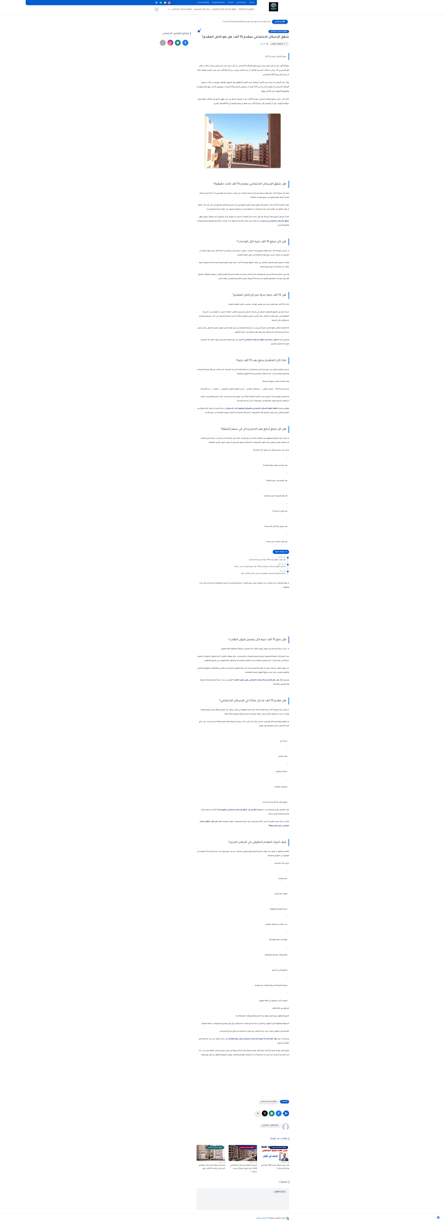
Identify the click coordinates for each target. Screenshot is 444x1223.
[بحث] (156, 9)
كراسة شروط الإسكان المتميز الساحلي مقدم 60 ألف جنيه (263, 574)
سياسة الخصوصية (218, 2)
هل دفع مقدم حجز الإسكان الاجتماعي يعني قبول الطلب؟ (256, 680)
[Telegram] (173, 2)
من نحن (251, 2)
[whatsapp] (165, 2)
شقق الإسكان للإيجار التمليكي (224, 9)
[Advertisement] (243, 611)
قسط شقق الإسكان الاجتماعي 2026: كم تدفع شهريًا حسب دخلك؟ (260, 567)
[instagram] (169, 2)
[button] (279, 1113)
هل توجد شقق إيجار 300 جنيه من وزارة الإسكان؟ (267, 560)
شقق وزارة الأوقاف (246, 9)
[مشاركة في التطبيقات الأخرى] (258, 1113)
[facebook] (156, 2)
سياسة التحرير (241, 2)
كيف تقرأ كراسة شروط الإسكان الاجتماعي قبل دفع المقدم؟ (252, 1039)
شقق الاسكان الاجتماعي (182, 9)
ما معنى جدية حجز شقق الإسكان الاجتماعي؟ (261, 340)
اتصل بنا (230, 2)
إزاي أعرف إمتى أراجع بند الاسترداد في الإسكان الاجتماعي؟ (248, 22)
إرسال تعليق (280, 1192)
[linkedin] (160, 2)
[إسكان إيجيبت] (273, 6)
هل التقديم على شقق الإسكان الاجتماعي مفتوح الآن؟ (238, 810)
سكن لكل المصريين (202, 9)
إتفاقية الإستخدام (203, 2)
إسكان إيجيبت (261, 1218)
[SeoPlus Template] (287, 1218)
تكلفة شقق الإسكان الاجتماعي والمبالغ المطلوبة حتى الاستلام (252, 409)
